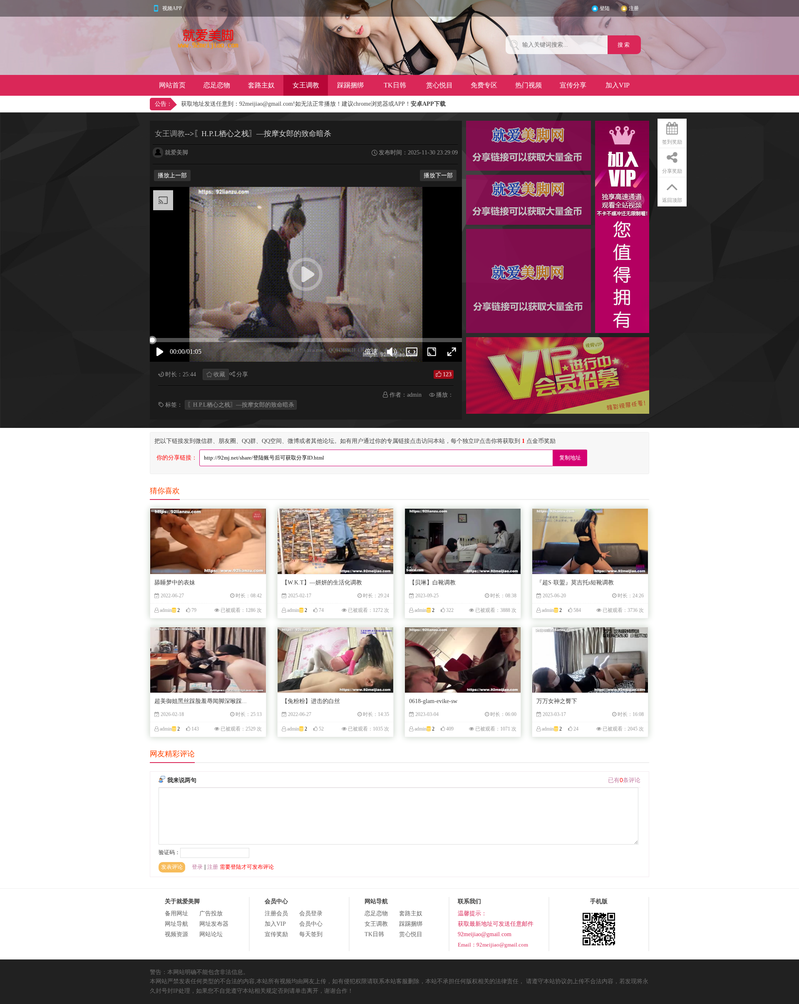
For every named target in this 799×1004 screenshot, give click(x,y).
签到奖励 (672, 142)
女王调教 (306, 85)
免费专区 (484, 85)
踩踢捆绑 (350, 85)
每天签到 (311, 934)
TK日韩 (395, 85)
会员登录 (311, 913)
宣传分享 (573, 85)
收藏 (219, 374)
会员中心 (311, 924)
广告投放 (211, 913)
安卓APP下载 (428, 104)
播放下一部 (438, 175)
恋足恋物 (216, 85)
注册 (634, 8)
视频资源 (176, 934)
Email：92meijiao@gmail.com (493, 945)
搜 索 (624, 45)
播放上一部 (172, 175)
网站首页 (172, 85)
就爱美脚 (176, 152)
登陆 (605, 8)
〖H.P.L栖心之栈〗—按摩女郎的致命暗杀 (240, 405)
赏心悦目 (439, 85)
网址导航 (176, 924)
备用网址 (176, 913)
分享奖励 (672, 171)
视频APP (172, 8)
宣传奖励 (276, 934)
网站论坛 (211, 934)
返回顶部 (672, 200)
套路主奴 (261, 85)
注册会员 (276, 913)
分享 (242, 374)
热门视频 (528, 85)
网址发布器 (213, 924)
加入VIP (617, 85)
